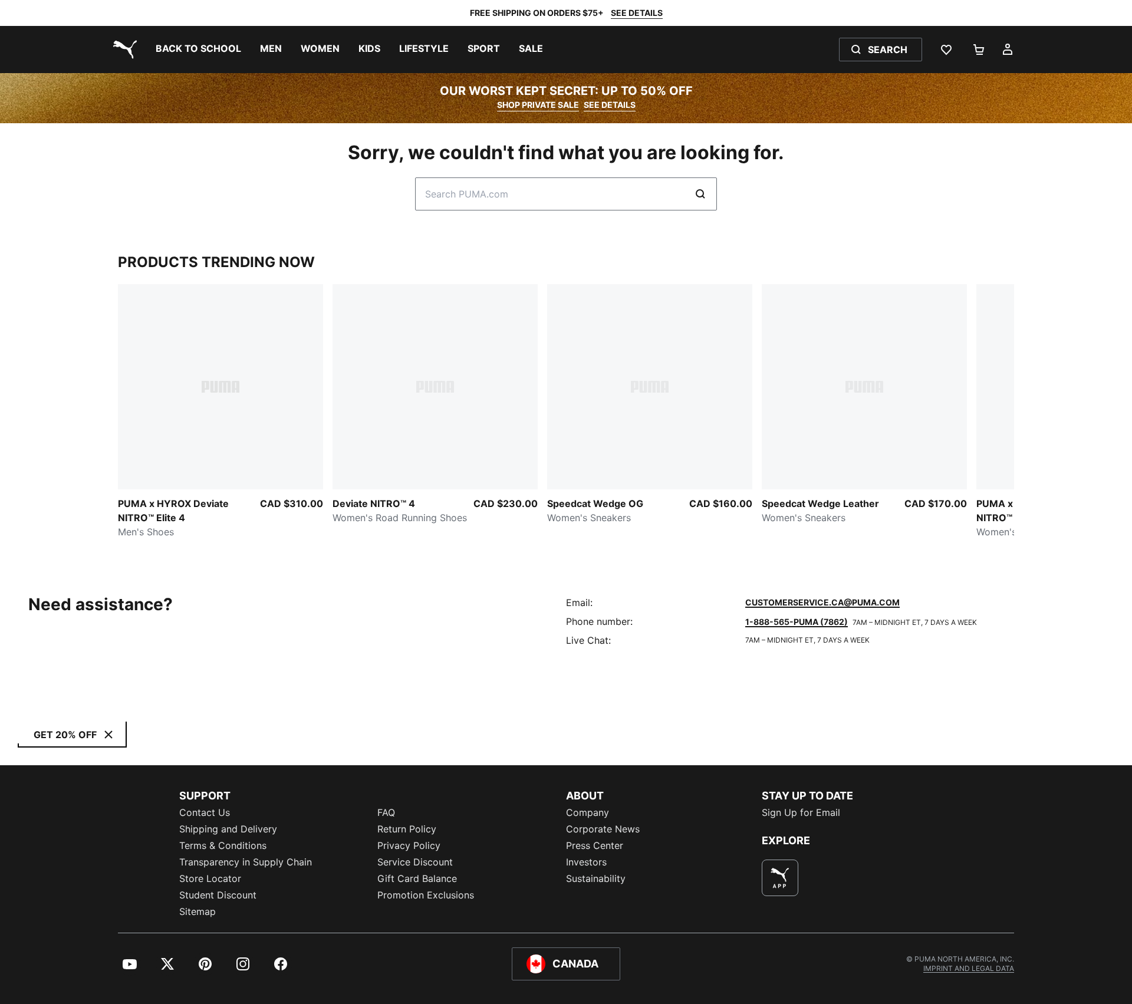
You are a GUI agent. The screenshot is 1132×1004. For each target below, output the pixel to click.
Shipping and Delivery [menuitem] (228, 829)
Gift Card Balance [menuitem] (417, 878)
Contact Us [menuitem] (204, 812)
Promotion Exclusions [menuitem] (425, 895)
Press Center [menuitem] (594, 845)
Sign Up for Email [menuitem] (801, 812)
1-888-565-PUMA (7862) (796, 622)
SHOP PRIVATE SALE (538, 105)
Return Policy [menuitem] (406, 829)
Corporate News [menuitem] (603, 829)
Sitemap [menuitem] (197, 911)
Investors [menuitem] (586, 862)
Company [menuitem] (587, 812)
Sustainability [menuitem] (596, 878)
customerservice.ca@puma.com (822, 602)
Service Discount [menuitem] (415, 862)
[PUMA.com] (122, 49)
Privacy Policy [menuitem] (408, 845)
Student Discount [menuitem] (217, 895)
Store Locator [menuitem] (210, 878)
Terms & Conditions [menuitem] (222, 845)
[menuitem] (198, 49)
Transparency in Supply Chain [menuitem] (245, 862)
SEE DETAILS (637, 13)
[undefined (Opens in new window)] (780, 878)
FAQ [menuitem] (386, 812)
